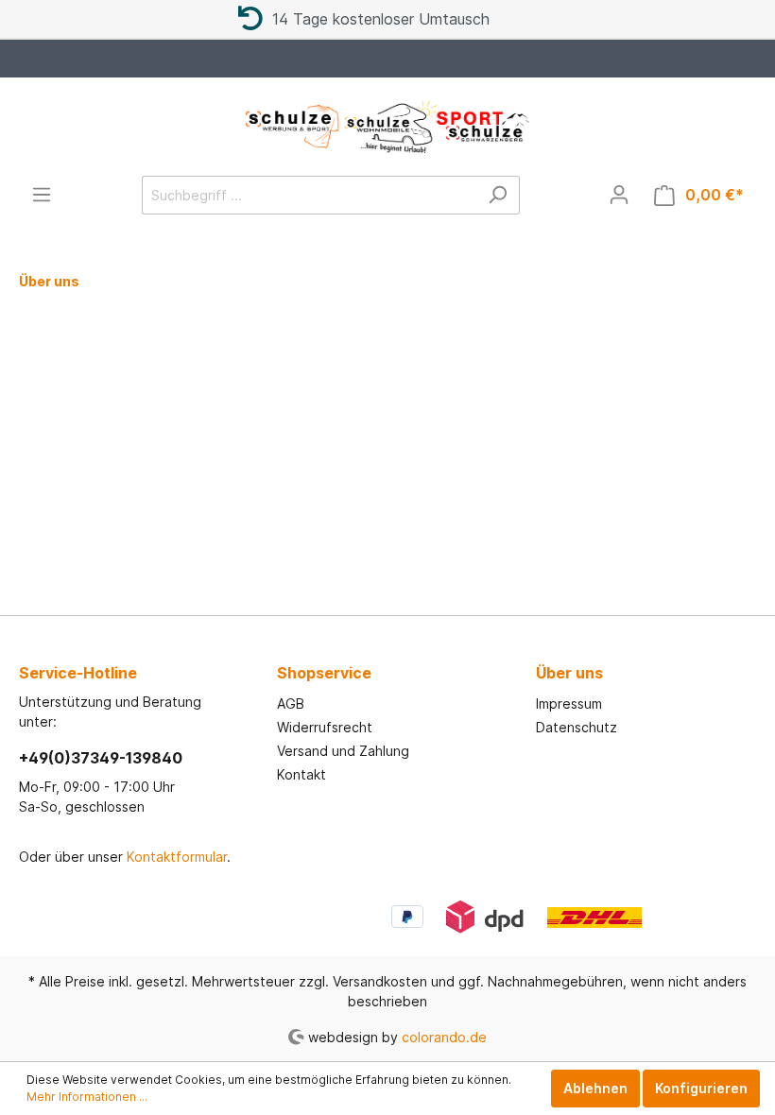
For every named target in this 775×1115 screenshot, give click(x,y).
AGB (290, 703)
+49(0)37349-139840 (100, 757)
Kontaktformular (177, 857)
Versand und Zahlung (343, 751)
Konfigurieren (701, 1088)
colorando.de (444, 1036)
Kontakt (301, 774)
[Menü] (41, 195)
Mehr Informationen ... (86, 1096)
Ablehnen (595, 1088)
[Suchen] (497, 195)
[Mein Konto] (619, 195)
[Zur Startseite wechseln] (387, 126)
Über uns (569, 672)
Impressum (569, 703)
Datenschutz (576, 727)
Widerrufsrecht (324, 727)
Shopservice (324, 672)
